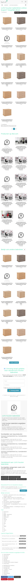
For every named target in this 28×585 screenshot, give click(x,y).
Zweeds (5, 519)
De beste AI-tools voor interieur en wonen (14, 536)
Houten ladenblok (12, 479)
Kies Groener (6, 501)
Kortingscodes (7, 568)
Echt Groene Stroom (8, 498)
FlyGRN (5, 497)
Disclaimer (6, 558)
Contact (5, 574)
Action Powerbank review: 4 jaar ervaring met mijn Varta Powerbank (14, 548)
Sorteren (24, 12)
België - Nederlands (8, 514)
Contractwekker (7, 504)
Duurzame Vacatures (8, 502)
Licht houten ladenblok (22, 479)
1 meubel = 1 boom (8, 569)
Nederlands (6, 511)
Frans (5, 513)
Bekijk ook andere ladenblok (12, 249)
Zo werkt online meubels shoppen (11, 562)
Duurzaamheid (7, 566)
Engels (5, 526)
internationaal (16, 502)
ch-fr (4, 522)
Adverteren (6, 572)
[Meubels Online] (2, 5)
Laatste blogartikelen (7, 533)
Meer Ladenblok (14, 362)
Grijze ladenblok (5, 476)
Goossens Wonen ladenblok (14, 476)
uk (4, 528)
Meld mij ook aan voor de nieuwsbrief (12, 388)
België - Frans (6, 515)
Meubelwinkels (7, 561)
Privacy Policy (6, 563)
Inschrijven (23, 490)
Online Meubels (7, 554)
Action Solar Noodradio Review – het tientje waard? (14, 544)
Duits (5, 523)
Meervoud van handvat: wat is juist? (14, 541)
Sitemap (5, 559)
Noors (5, 518)
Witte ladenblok (4, 479)
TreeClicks (6, 495)
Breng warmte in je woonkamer (14, 538)
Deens (5, 530)
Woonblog (6, 557)
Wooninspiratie (7, 573)
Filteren (17, 12)
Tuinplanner (6, 570)
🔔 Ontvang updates (14, 390)
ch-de (5, 521)
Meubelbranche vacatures (9, 565)
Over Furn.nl (6, 555)
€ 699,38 (21, 148)
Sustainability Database (8, 506)
